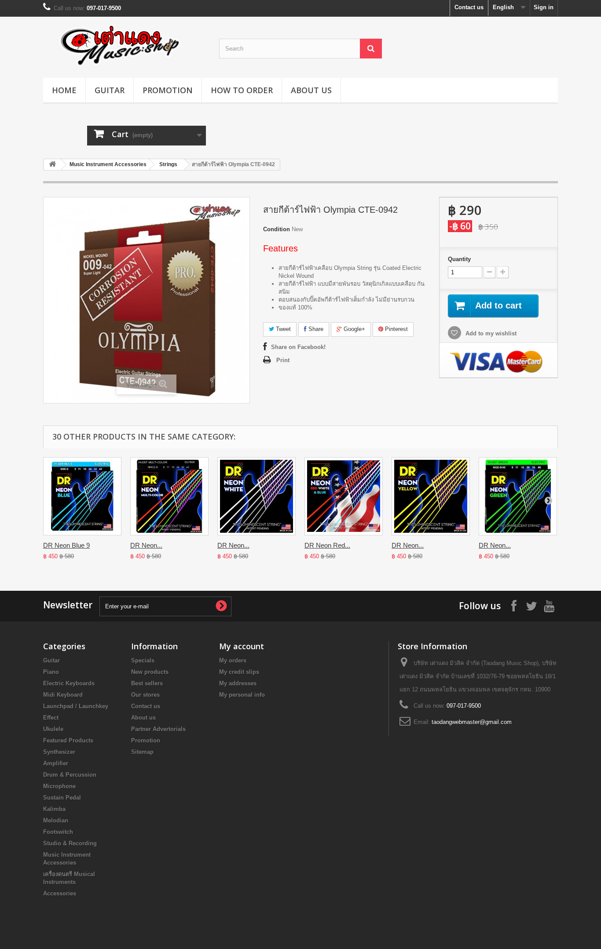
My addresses (238, 683)
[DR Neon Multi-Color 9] (169, 496)
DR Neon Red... (327, 545)
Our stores (145, 694)
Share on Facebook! (298, 347)
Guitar (110, 90)
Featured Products (68, 740)
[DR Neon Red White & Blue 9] (343, 496)
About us (311, 90)
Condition (276, 229)
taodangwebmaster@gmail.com (472, 722)
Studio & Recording (70, 843)
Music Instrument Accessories (108, 164)
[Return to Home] (52, 164)
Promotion (168, 90)
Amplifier (55, 763)
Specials (142, 660)
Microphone (59, 786)
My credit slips (239, 672)
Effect (51, 717)
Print (283, 360)
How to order (242, 90)
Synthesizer (59, 752)
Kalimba (54, 809)
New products (150, 672)
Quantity (459, 259)
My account (241, 646)
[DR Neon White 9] (256, 496)
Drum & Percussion (69, 774)
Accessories (59, 893)
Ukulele (53, 729)
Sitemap (142, 752)
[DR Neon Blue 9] (82, 496)
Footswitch (58, 832)
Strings (168, 164)
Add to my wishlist (490, 333)
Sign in (543, 7)
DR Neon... (146, 545)
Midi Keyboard (63, 694)
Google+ (353, 329)
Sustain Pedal (62, 797)
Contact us (469, 7)
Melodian (55, 820)
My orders (232, 660)
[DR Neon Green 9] (518, 496)
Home (64, 90)
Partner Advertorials (158, 729)
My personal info (242, 694)
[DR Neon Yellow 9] (431, 496)
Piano (51, 672)
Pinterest (395, 329)
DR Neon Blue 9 (66, 545)
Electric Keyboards (69, 683)
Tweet (282, 329)
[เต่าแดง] (124, 45)
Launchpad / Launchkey (75, 706)
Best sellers (147, 683)
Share (315, 329)
